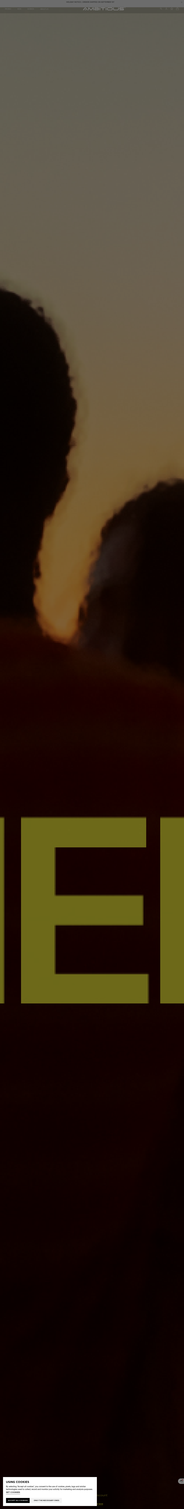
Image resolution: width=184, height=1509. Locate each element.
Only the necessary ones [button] (46, 1500)
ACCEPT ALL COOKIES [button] (18, 1500)
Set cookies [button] (13, 1492)
